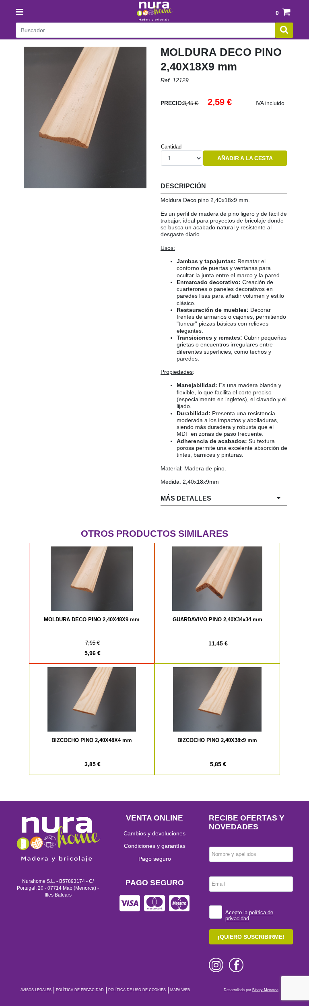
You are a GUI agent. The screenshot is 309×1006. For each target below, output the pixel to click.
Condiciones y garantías (154, 846)
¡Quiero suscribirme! (251, 937)
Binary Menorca (265, 990)
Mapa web (180, 990)
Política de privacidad (80, 990)
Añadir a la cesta (245, 158)
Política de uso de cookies (137, 990)
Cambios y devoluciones (154, 833)
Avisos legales (36, 990)
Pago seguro (154, 859)
